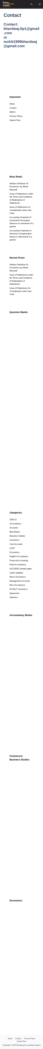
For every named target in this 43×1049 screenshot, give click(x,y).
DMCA (12, 112)
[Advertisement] (21, 69)
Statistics (14, 597)
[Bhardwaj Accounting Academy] (8, 4)
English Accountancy (19, 556)
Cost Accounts (16, 544)
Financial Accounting (19, 560)
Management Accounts (20, 581)
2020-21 (13, 519)
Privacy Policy (16, 116)
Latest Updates (16, 573)
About (12, 104)
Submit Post (15, 120)
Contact (13, 108)
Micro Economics (17, 585)
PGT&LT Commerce (18, 589)
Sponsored (14, 593)
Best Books (15, 532)
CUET (12, 548)
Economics (14, 552)
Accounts (14, 528)
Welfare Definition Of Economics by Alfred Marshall (19, 186)
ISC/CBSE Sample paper (21, 569)
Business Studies (17, 536)
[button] (31, 4)
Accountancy (15, 524)
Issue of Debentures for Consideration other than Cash (20, 210)
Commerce (14, 540)
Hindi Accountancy (18, 564)
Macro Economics (18, 577)
